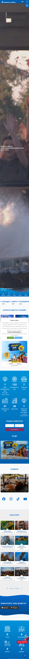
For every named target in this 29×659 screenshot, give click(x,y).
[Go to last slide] (2, 450)
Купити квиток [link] (22, 642)
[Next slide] (27, 450)
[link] (27, 5)
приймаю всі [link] (10, 337)
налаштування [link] (18, 337)
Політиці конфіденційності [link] (14, 332)
